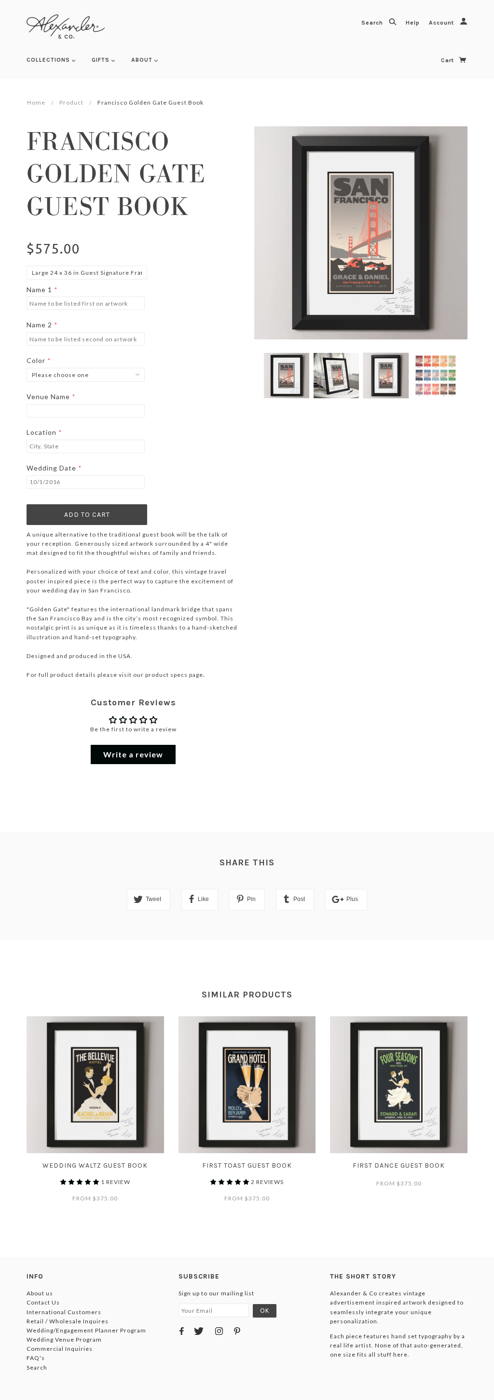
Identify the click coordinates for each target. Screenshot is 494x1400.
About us (40, 1293)
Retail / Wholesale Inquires (68, 1321)
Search (373, 22)
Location (41, 432)
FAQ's (36, 1357)
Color (36, 360)
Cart (448, 60)
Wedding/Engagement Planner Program (86, 1330)
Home (36, 102)
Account (442, 22)
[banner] (66, 26)
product (71, 102)
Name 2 (39, 325)
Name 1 (39, 289)
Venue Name (48, 396)
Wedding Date (51, 468)
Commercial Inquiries (60, 1348)
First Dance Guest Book (399, 1165)
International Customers (64, 1312)
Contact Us (43, 1302)
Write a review (133, 754)
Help (414, 22)
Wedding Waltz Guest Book (95, 1165)
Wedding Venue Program (64, 1339)
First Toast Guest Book (247, 1165)
